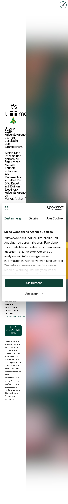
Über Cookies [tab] (55, 218)
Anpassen (32, 293)
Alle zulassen (34, 283)
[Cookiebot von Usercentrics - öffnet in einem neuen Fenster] (48, 207)
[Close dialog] (63, 5)
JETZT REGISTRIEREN (13, 330)
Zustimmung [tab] (12, 218)
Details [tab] (33, 218)
